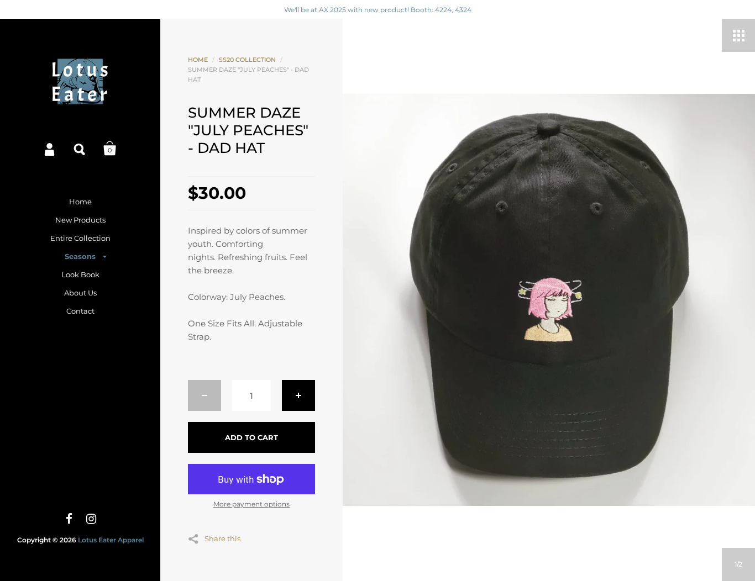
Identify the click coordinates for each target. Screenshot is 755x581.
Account (50, 149)
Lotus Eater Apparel (111, 540)
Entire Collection (80, 238)
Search (80, 149)
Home (80, 201)
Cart (110, 149)
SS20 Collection (247, 60)
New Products (80, 219)
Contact (80, 311)
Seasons (80, 256)
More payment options (251, 504)
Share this (222, 538)
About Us (80, 292)
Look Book (80, 274)
